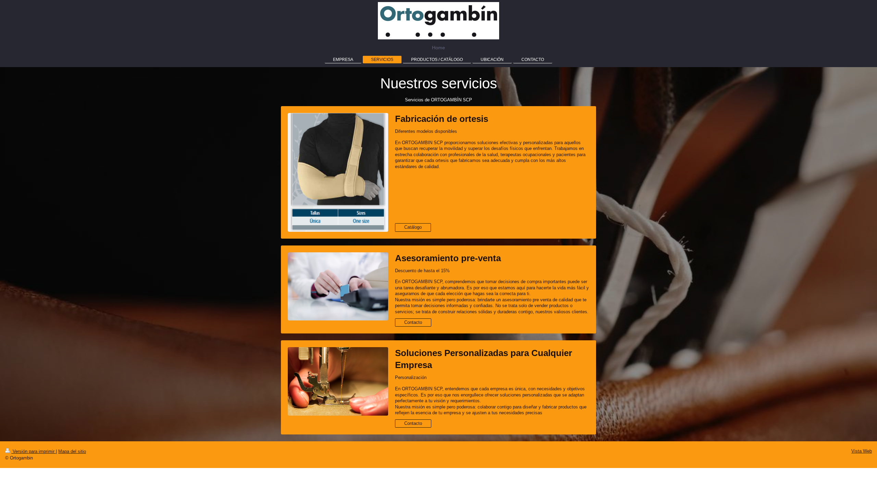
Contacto (413, 322)
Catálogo (413, 227)
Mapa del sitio (72, 451)
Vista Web (861, 451)
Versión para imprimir (33, 451)
